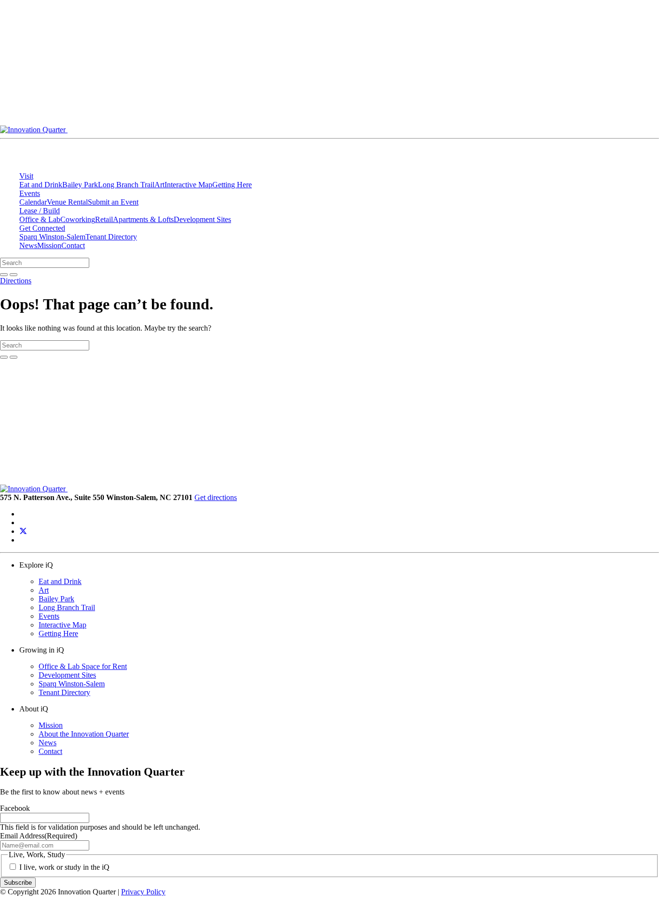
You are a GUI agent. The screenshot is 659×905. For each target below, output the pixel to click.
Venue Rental (67, 202)
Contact (73, 245)
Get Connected (42, 228)
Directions (15, 281)
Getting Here (232, 185)
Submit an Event (113, 202)
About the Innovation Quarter (84, 734)
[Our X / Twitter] (23, 531)
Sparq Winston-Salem (52, 237)
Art (159, 185)
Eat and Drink (40, 185)
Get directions (215, 497)
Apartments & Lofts (143, 219)
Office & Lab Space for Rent (83, 666)
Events (29, 193)
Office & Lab (39, 219)
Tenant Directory (111, 237)
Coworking (77, 219)
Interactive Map (188, 185)
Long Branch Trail (126, 185)
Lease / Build (39, 211)
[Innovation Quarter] (259, 129)
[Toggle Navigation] (524, 132)
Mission (49, 245)
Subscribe (18, 882)
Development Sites (202, 219)
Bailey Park (80, 185)
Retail (104, 219)
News (28, 245)
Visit (26, 176)
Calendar (33, 202)
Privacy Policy (143, 892)
